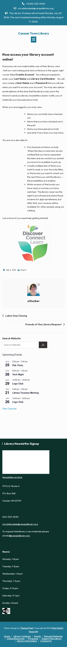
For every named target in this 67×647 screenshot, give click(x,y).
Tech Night (18, 374)
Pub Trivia (17, 365)
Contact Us (46, 641)
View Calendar (9, 408)
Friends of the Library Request (43, 324)
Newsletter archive (12, 477)
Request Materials (53, 636)
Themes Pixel (26, 628)
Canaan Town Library (33, 33)
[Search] (43, 345)
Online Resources (16, 638)
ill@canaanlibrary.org (19, 535)
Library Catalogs (22, 636)
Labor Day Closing (16, 315)
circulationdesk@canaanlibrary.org (35, 8)
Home (7, 636)
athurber (33, 301)
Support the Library (52, 638)
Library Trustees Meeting (25, 392)
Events (23, 270)
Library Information (27, 641)
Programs (33, 638)
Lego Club (17, 383)
